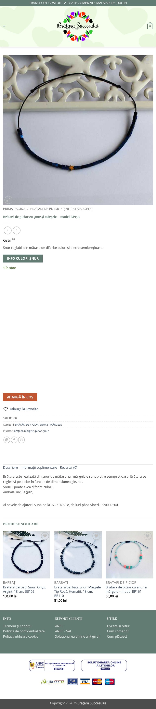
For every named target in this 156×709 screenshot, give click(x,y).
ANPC (59, 626)
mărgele (29, 431)
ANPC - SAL (63, 631)
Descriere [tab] (10, 467)
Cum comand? (118, 631)
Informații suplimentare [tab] (39, 467)
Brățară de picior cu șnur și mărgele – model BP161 (126, 589)
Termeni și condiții (17, 626)
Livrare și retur (118, 626)
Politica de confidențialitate (24, 631)
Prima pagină (14, 209)
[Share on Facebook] (14, 440)
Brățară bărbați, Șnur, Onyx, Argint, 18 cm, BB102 (24, 589)
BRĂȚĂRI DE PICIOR (44, 209)
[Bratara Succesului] (78, 26)
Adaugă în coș (20, 397)
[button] (4, 26)
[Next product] (8, 230)
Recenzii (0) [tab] (68, 467)
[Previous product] (17, 230)
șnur (46, 431)
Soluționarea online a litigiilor (77, 636)
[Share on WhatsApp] (6, 440)
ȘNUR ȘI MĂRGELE (77, 209)
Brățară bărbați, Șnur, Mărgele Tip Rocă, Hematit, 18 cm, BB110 (77, 591)
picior (38, 431)
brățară (18, 431)
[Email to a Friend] (21, 440)
